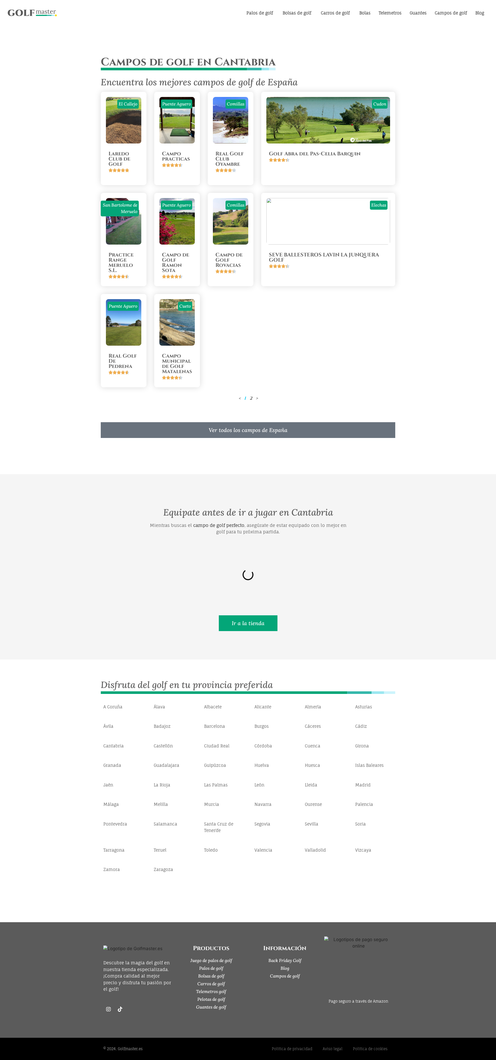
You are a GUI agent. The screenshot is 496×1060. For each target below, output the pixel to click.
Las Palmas (216, 785)
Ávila (108, 726)
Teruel (160, 850)
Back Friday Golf (284, 960)
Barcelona (214, 726)
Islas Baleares (369, 765)
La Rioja (162, 785)
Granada (112, 765)
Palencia (364, 804)
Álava (159, 706)
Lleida (311, 785)
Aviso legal (333, 1049)
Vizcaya (363, 850)
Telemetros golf (211, 991)
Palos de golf (211, 968)
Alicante (262, 706)
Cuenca (312, 745)
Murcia (211, 804)
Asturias (363, 706)
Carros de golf (211, 984)
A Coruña (112, 706)
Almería (313, 706)
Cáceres (313, 726)
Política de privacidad (292, 1049)
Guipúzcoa (215, 765)
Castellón (163, 745)
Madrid (363, 785)
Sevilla (311, 824)
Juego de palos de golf (211, 960)
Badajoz (162, 726)
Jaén (108, 785)
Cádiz (361, 726)
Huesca (312, 765)
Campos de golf (285, 976)
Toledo (211, 850)
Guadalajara (166, 765)
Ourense (313, 804)
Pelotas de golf (211, 999)
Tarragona (114, 850)
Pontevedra (115, 824)
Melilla (161, 804)
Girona (362, 745)
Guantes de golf (211, 1007)
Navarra (263, 804)
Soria (360, 824)
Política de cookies (370, 1049)
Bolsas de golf (211, 976)
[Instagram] (108, 1009)
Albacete (213, 706)
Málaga (111, 804)
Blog (285, 968)
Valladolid (315, 850)
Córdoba (263, 745)
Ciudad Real (216, 745)
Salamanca (165, 824)
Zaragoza (163, 869)
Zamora (111, 869)
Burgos (261, 726)
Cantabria (113, 745)
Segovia (262, 824)
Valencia (263, 850)
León (259, 785)
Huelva (261, 765)
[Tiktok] (120, 1009)
